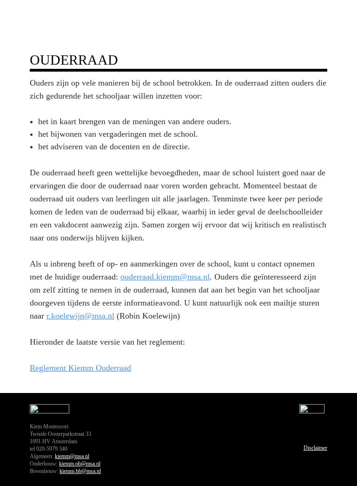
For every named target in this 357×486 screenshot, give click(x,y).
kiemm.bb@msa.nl (80, 471)
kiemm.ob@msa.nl (79, 463)
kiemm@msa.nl (72, 456)
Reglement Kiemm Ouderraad (80, 368)
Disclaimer (315, 448)
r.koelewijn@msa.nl (80, 315)
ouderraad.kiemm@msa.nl (165, 276)
